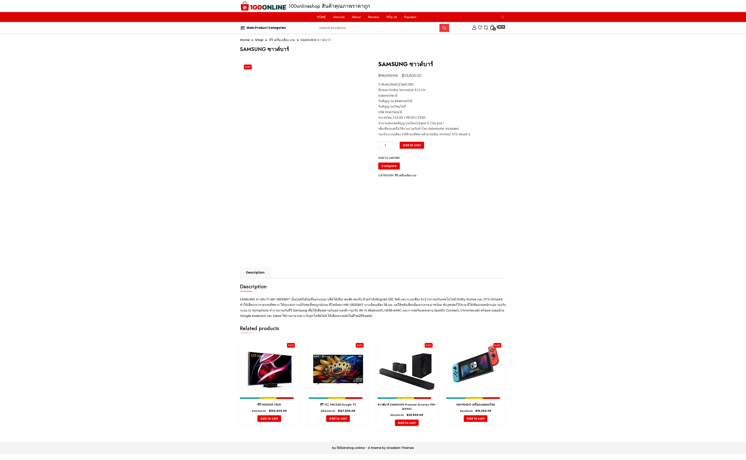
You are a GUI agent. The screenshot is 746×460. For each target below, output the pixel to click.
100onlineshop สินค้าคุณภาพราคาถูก (329, 6)
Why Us (391, 17)
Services (339, 17)
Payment (410, 17)
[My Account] (474, 26)
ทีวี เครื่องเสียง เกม (405, 175)
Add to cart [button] (269, 418)
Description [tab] (255, 272)
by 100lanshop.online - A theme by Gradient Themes (373, 448)
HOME (321, 17)
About (356, 17)
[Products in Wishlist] (480, 26)
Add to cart (412, 145)
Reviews (373, 17)
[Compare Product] (486, 26)
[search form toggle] (502, 17)
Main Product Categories (266, 28)
